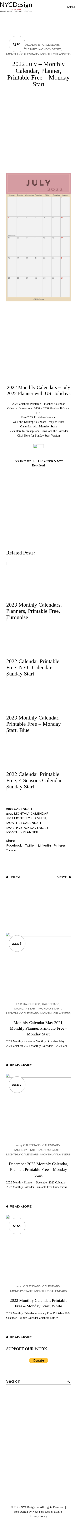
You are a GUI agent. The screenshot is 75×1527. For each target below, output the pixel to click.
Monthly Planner (22, 832)
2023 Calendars (28, 1145)
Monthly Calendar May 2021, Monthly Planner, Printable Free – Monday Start (38, 1028)
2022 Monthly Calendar (27, 813)
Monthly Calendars (22, 54)
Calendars (51, 44)
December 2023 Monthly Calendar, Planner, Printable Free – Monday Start (38, 1169)
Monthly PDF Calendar (27, 828)
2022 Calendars (28, 44)
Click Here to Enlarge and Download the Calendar (38, 431)
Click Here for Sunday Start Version (38, 435)
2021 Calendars (28, 1004)
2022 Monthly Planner (26, 818)
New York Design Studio (47, 1511)
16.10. (17, 1226)
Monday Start (25, 49)
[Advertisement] (37, 133)
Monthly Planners (55, 54)
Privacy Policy (38, 1516)
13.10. (17, 44)
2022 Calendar (19, 809)
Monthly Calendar (23, 823)
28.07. (17, 1084)
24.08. (17, 943)
